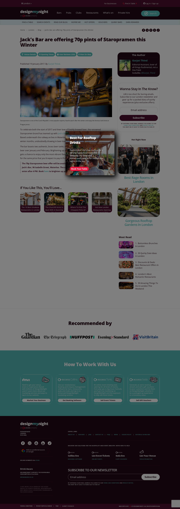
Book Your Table (79, 169)
